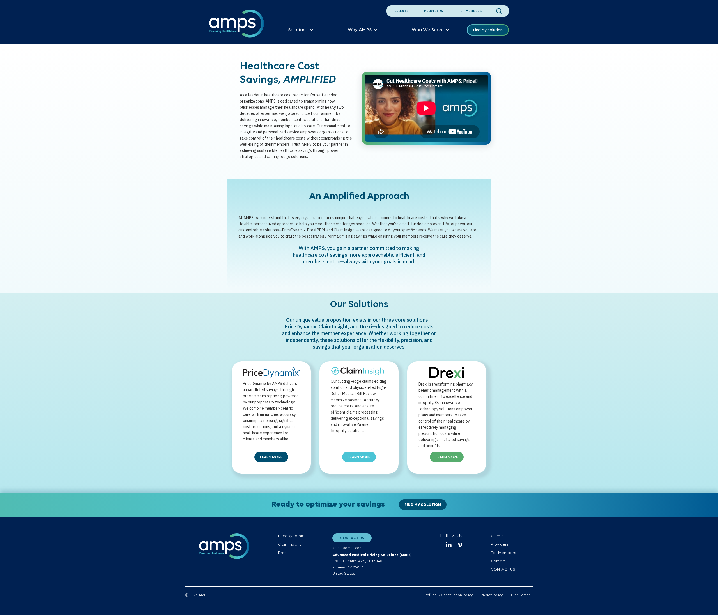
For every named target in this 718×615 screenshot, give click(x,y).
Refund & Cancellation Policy (449, 595)
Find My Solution (488, 30)
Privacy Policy (491, 595)
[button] (300, 30)
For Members (470, 11)
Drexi (282, 553)
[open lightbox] (426, 109)
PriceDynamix (291, 536)
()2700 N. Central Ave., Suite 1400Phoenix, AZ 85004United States (372, 564)
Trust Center (519, 595)
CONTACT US (352, 538)
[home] (236, 27)
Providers (433, 11)
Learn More (271, 457)
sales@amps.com (347, 548)
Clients (401, 11)
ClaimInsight (289, 544)
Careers (498, 561)
